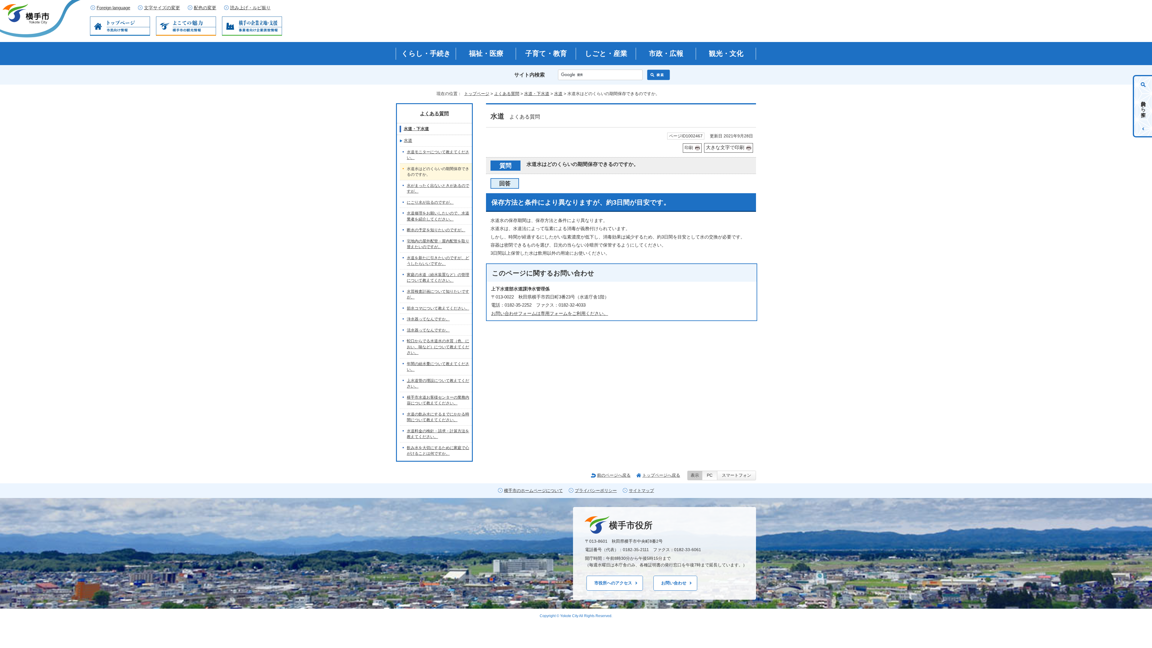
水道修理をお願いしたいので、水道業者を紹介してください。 (438, 216)
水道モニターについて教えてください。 (438, 155)
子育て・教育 (546, 53)
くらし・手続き (426, 53)
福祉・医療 (486, 53)
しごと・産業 (606, 53)
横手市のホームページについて (533, 490)
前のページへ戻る (614, 475)
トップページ (476, 93)
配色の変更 (205, 7)
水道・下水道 (536, 93)
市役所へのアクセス (613, 582)
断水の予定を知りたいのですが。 (436, 230)
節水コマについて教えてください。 (438, 308)
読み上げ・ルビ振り (250, 7)
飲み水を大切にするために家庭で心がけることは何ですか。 (438, 451)
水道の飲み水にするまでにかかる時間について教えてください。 (438, 417)
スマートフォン (736, 475)
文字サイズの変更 (162, 7)
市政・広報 (666, 53)
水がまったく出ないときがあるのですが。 (438, 188)
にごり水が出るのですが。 (430, 202)
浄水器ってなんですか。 (428, 319)
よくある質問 (506, 93)
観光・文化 (726, 53)
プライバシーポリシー (596, 490)
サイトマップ (641, 490)
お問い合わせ (673, 582)
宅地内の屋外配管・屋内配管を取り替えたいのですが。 (438, 244)
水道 (558, 93)
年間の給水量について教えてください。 (438, 367)
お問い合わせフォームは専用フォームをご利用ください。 (549, 313)
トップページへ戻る (661, 475)
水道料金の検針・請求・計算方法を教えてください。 (438, 434)
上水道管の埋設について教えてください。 (438, 383)
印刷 (689, 148)
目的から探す (1143, 106)
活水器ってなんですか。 (428, 330)
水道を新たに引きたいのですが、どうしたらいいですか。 (438, 261)
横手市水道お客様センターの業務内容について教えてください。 (438, 400)
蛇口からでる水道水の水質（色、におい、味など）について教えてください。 (438, 347)
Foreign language (113, 7)
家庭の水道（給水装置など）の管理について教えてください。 (438, 277)
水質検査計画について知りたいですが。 (438, 294)
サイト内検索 (529, 75)
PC (709, 475)
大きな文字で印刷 (725, 147)
